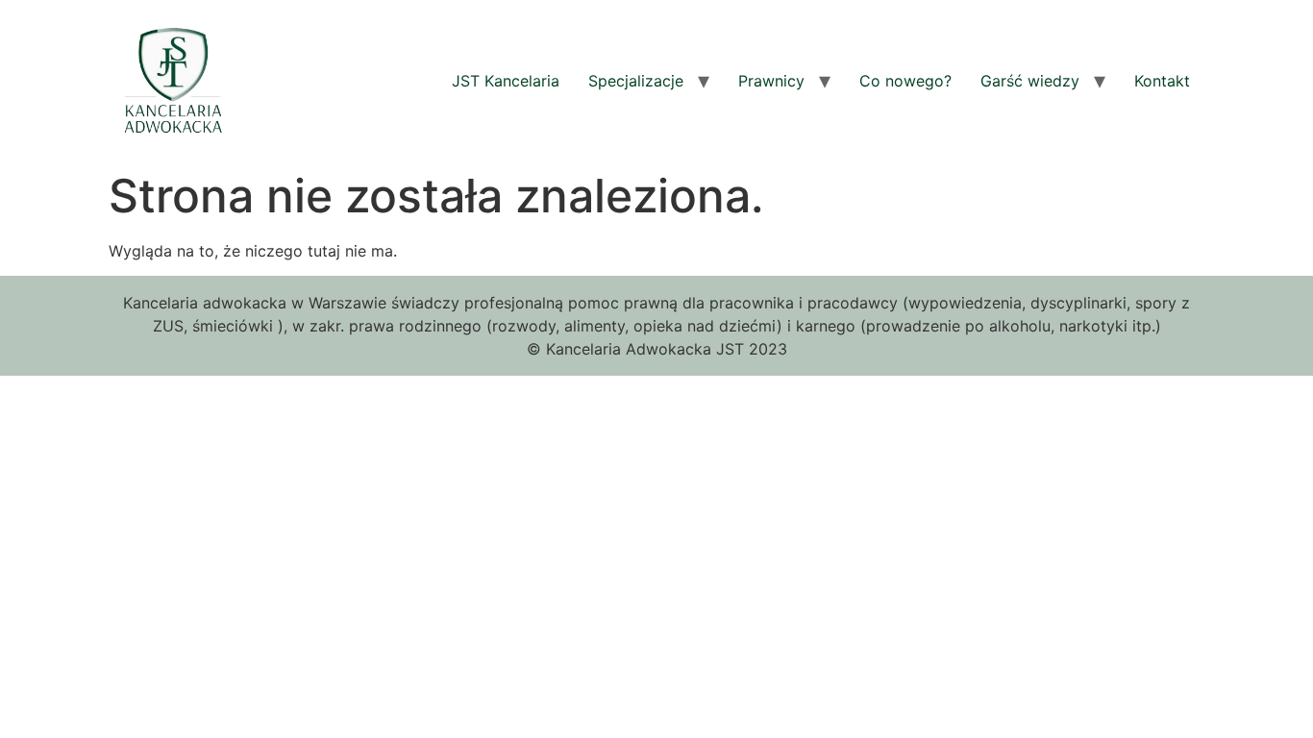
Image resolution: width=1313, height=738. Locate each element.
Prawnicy (771, 80)
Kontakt (1162, 80)
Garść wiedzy (1029, 80)
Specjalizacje (635, 80)
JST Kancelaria (505, 80)
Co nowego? (905, 80)
